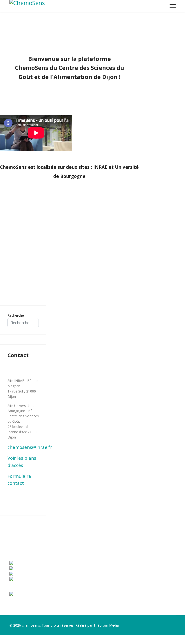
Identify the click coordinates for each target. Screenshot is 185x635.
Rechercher (16, 315)
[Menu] (173, 6)
